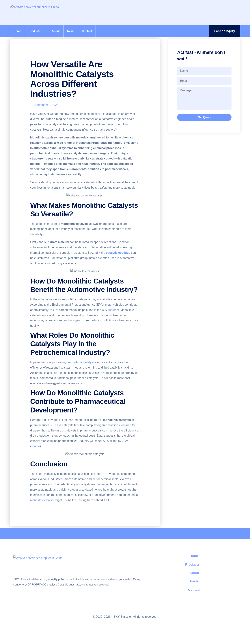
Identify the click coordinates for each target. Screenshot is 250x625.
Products (34, 31)
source (113, 309)
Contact (87, 31)
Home (17, 31)
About (56, 31)
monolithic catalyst (42, 500)
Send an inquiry (224, 31)
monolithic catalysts (82, 362)
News (70, 31)
